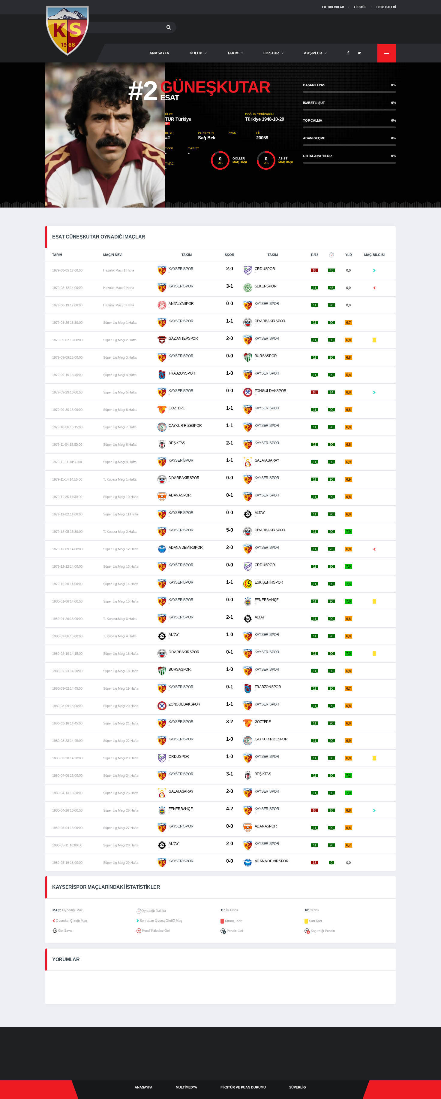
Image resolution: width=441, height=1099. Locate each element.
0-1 (229, 495)
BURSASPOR (266, 356)
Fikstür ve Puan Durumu (243, 1087)
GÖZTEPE (177, 408)
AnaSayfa (159, 53)
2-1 (229, 442)
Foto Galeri (386, 7)
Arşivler (313, 53)
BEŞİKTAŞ (177, 443)
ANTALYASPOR (181, 304)
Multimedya (186, 1087)
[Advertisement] (287, 27)
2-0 (229, 268)
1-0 (229, 373)
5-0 (229, 530)
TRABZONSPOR (182, 373)
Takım (232, 53)
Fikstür (360, 7)
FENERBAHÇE (267, 600)
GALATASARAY (267, 460)
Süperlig (297, 1087)
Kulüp (196, 53)
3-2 (229, 721)
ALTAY (260, 513)
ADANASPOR (180, 495)
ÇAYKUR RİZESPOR (185, 426)
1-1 (229, 320)
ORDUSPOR (265, 269)
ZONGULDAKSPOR (270, 391)
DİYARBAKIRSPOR (270, 321)
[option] (105, 135)
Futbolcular (333, 7)
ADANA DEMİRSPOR (185, 547)
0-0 (229, 303)
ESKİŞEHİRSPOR (269, 582)
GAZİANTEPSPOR (183, 338)
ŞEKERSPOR (266, 286)
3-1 (229, 286)
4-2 (229, 808)
